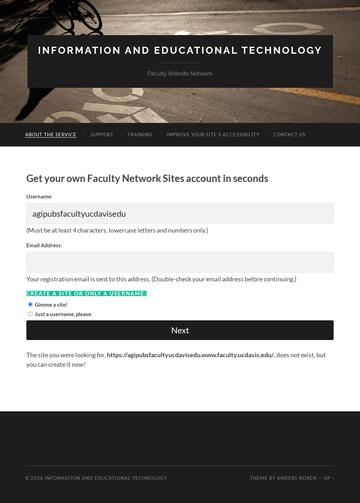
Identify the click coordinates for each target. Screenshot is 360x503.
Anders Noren (297, 478)
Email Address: (44, 245)
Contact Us (290, 134)
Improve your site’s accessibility (213, 134)
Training (140, 134)
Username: (39, 196)
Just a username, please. (63, 314)
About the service (51, 134)
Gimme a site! (51, 304)
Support (102, 134)
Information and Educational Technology (180, 50)
